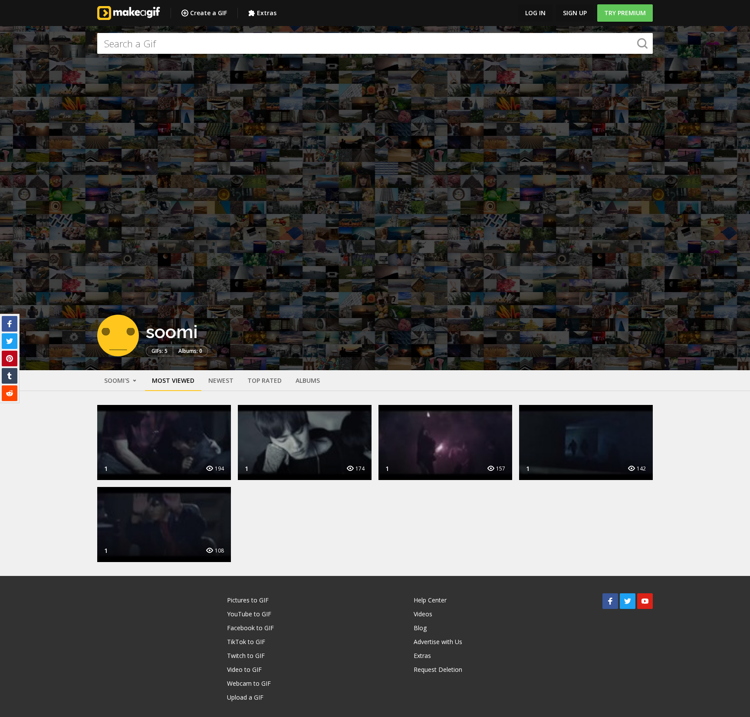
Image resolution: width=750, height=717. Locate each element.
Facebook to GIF (250, 628)
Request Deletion (438, 669)
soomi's (117, 380)
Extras (266, 13)
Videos (423, 614)
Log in (535, 13)
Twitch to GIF (246, 655)
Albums (308, 380)
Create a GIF (208, 13)
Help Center (430, 600)
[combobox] (375, 43)
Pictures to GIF (248, 600)
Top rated (264, 380)
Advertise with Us (438, 642)
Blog (420, 628)
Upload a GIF (245, 697)
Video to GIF (244, 669)
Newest (221, 380)
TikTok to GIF (246, 642)
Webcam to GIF (249, 683)
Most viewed (173, 380)
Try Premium (625, 13)
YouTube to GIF (249, 614)
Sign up (575, 13)
